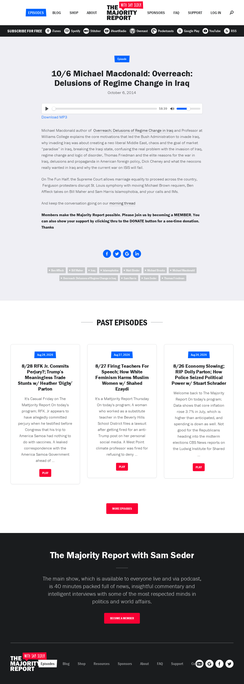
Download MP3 (54, 117)
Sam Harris (130, 278)
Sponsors (156, 12)
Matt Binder (133, 270)
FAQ (176, 12)
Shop (74, 12)
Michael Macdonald (184, 270)
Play (45, 473)
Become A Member (122, 618)
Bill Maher (77, 270)
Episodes (36, 12)
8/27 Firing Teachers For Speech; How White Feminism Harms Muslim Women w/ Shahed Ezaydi (122, 377)
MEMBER (182, 214)
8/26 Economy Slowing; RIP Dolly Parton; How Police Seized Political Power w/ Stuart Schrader (199, 374)
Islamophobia (110, 270)
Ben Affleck (57, 270)
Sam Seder (150, 278)
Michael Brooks (156, 270)
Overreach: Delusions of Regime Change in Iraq (133, 130)
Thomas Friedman (174, 278)
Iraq (93, 270)
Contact (197, 663)
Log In (216, 12)
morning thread (122, 203)
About (92, 12)
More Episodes (122, 509)
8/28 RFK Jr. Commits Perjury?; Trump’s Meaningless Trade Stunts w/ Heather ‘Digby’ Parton (45, 377)
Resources (102, 663)
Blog (56, 12)
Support (195, 12)
